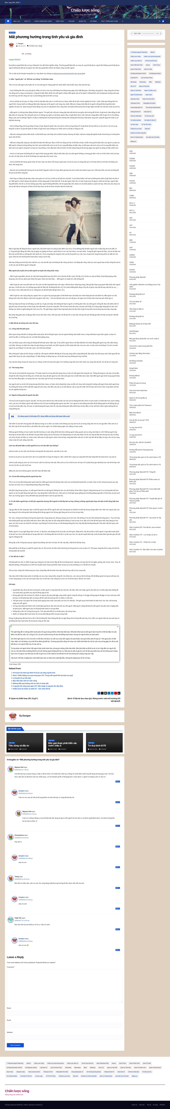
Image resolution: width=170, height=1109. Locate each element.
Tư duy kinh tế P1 (135, 435)
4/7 (130, 233)
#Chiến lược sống (35, 46)
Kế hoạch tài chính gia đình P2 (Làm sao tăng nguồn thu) (34, 673)
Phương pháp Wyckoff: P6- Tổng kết (142, 472)
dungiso (21, 791)
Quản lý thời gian (136, 90)
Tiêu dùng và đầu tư (18, 745)
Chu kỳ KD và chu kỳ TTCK (139, 420)
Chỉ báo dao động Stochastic (139, 353)
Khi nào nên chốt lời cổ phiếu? (140, 442)
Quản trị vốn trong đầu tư (138, 398)
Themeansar (38, 1105)
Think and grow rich (148, 99)
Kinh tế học (156, 65)
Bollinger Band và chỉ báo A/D (140, 324)
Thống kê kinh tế (135, 111)
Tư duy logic (134, 124)
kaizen (148, 65)
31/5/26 (132, 270)
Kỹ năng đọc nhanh (155, 73)
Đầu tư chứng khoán (137, 137)
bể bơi (153, 52)
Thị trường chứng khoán (153, 107)
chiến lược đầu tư (136, 60)
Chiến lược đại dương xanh (152, 56)
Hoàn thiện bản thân (43, 21)
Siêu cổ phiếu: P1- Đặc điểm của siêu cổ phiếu (146, 549)
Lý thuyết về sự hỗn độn (22, 678)
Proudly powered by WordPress (14, 1105)
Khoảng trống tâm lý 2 (137, 294)
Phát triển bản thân (109, 21)
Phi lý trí (133, 86)
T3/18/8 (132, 166)
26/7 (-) (131, 210)
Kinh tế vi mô (148, 69)
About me (134, 1105)
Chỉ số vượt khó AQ (151, 60)
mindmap (157, 82)
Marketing (133, 82)
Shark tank (149, 94)
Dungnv (20, 43)
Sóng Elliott (133, 368)
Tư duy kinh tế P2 (97, 745)
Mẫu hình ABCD (135, 413)
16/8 (131, 173)
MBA (150, 82)
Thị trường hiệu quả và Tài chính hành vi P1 (145, 464)
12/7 (131, 225)
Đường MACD (134, 376)
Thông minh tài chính (149, 103)
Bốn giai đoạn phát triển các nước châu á (62, 744)
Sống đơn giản (135, 99)
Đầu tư (27, 21)
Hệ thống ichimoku (136, 361)
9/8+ (131, 188)
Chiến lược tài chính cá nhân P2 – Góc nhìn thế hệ (31, 689)
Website (10, 1032)
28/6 (131, 240)
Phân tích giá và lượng (137, 383)
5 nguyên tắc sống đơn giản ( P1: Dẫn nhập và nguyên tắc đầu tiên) (38, 686)
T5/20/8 (132, 158)
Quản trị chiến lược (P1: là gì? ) (24, 698)
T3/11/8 (132, 181)
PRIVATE (162, 1105)
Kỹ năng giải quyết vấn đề (138, 73)
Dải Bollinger (134, 331)
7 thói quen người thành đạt (139, 52)
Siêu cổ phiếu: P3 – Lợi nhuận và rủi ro (143, 535)
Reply (117, 781)
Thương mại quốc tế (136, 107)
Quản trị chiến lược (150, 90)
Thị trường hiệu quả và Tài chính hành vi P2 (145, 457)
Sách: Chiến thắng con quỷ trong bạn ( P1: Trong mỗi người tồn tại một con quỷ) (43, 675)
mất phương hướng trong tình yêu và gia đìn (68, 73)
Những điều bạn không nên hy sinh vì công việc (31, 683)
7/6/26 (131, 262)
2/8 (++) (132, 203)
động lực (133, 141)
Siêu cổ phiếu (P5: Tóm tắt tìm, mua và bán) (145, 527)
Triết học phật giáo (136, 116)
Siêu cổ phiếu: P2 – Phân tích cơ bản (142, 542)
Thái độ (71, 21)
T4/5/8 (131, 196)
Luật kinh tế (134, 77)
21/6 (131, 247)
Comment (11, 967)
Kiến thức (60, 21)
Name (9, 1008)
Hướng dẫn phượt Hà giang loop (141, 450)
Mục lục (16, 21)
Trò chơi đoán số (135, 301)
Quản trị (82, 21)
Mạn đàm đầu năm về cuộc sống (25, 681)
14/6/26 (132, 255)
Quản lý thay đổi (144, 86)
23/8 (131, 151)
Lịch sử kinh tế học (146, 77)
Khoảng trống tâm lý (136, 316)
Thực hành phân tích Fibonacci (140, 405)
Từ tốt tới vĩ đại (146, 124)
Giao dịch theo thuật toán (138, 390)
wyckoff (147, 128)
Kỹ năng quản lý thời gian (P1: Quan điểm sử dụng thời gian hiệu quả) (44, 416)
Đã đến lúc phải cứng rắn (138, 133)
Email (9, 1020)
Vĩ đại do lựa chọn (136, 128)
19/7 (131, 218)
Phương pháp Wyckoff (137, 277)
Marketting (143, 82)
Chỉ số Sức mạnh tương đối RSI (140, 346)
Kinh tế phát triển (136, 69)
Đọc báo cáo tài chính (152, 137)
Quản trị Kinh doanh (136, 94)
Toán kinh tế (147, 111)
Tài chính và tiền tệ (150, 120)
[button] (159, 21)
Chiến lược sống (85, 10)
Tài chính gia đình (136, 120)
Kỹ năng (93, 21)
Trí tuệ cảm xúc (149, 116)
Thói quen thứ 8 (135, 103)
